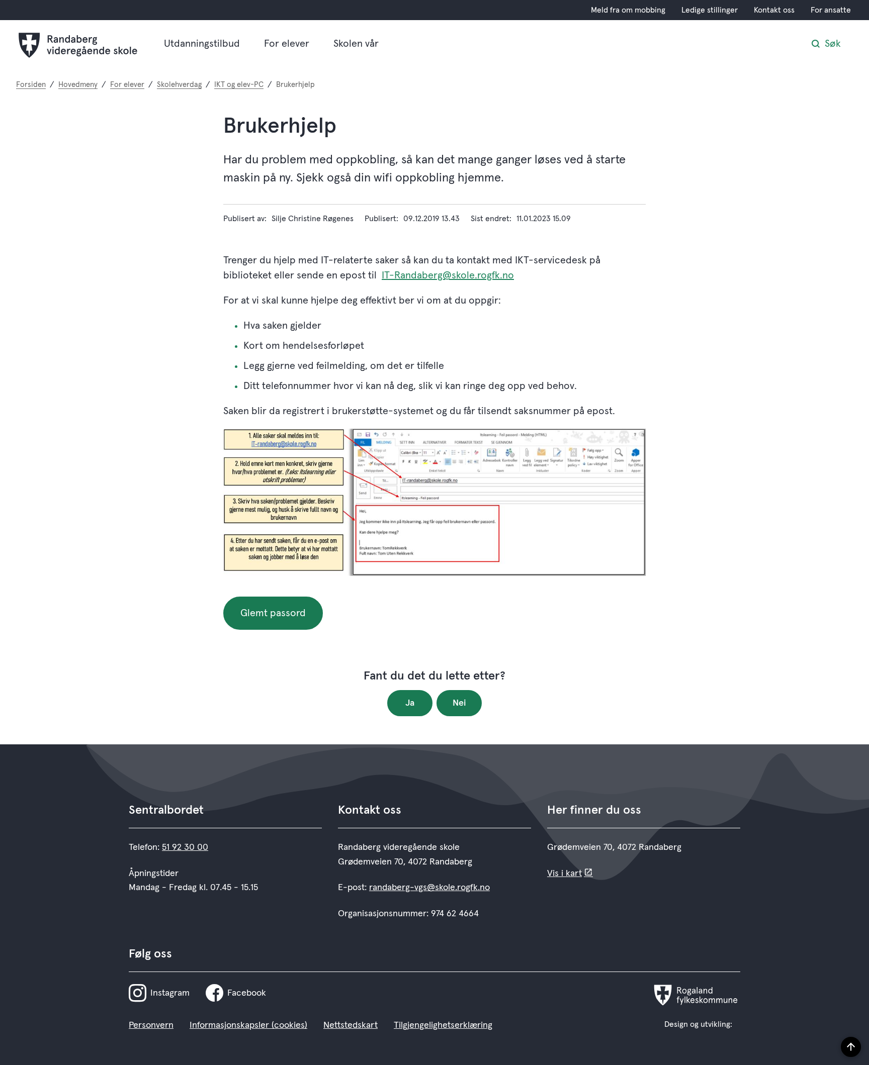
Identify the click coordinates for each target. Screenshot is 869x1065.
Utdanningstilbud (202, 44)
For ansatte (831, 10)
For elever (286, 44)
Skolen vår (356, 44)
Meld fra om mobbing (628, 10)
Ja (409, 703)
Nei (459, 703)
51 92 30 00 (185, 847)
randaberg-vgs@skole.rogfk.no (429, 887)
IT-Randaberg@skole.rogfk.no (448, 275)
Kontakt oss (774, 10)
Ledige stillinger (709, 10)
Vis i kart (564, 873)
